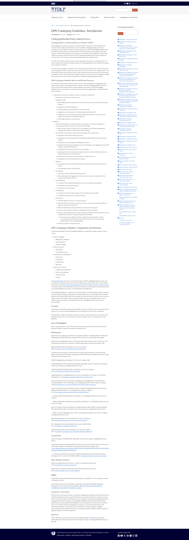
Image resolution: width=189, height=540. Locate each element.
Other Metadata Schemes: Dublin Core (127, 212)
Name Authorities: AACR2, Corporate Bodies (126, 184)
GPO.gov (68, 535)
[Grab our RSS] (129, 4)
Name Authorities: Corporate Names (128, 167)
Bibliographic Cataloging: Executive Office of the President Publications (128, 115)
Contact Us (135, 3)
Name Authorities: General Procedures (126, 154)
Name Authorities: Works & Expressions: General (126, 172)
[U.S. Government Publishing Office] (53, 4)
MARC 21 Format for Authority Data (99, 285)
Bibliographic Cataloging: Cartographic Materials (125, 129)
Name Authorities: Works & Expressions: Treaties (126, 180)
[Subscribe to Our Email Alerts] (127, 4)
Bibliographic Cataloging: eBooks (127, 136)
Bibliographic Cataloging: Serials (127, 145)
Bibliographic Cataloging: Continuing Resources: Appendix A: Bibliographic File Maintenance (128, 90)
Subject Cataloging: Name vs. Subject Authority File (126, 194)
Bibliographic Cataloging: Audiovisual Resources (125, 119)
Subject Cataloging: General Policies (128, 187)
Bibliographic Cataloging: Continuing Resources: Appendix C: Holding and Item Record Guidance (128, 101)
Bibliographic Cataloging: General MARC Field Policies (127, 51)
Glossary (121, 218)
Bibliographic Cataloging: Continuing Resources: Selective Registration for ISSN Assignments (128, 85)
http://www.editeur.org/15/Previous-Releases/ (67, 470)
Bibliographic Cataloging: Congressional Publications (126, 105)
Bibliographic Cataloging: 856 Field (128, 62)
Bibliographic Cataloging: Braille (127, 122)
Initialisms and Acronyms (125, 220)
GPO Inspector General (78, 535)
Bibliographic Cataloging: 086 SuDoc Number (128, 59)
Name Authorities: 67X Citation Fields (127, 161)
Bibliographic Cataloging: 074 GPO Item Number (128, 55)
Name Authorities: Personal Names (128, 165)
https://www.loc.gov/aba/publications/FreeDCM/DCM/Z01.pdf (72, 392)
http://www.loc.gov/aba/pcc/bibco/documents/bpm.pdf (70, 349)
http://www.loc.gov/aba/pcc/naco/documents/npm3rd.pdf (71, 420)
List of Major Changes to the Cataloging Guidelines (126, 223)
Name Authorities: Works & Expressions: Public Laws (126, 176)
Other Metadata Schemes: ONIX (127, 215)
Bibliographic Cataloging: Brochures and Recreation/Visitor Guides (128, 125)
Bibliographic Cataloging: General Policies (127, 42)
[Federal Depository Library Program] (58, 10)
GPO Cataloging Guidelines (62, 25)
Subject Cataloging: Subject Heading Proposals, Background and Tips (128, 190)
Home (52, 25)
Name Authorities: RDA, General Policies (127, 150)
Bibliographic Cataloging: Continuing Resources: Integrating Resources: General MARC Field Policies (128, 74)
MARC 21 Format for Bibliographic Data (73, 285)
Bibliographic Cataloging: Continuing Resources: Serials (128, 69)
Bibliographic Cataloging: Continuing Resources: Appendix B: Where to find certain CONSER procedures (128, 95)
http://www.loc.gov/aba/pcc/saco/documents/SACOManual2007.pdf (73, 431)
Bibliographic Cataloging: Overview (128, 39)
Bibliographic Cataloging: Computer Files (128, 133)
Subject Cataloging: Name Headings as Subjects (128, 197)
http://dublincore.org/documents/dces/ (66, 465)
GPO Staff (88, 535)
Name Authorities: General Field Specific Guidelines (127, 157)
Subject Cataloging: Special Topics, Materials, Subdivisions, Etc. (128, 201)
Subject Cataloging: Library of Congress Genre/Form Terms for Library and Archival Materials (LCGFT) (127, 207)
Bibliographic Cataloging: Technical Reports (128, 141)
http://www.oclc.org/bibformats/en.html (66, 426)
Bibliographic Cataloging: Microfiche (128, 138)
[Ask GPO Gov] (125, 4)
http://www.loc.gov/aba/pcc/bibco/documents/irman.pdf (77, 377)
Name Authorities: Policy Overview (128, 147)
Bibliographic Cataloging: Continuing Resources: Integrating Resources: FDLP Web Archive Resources (128, 79)
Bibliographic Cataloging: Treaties (127, 112)
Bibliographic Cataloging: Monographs (125, 65)
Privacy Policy (60, 535)
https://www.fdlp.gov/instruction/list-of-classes (94, 456)
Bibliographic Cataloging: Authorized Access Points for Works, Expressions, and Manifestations (128, 47)
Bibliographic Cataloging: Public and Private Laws (128, 109)
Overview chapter (58, 281)
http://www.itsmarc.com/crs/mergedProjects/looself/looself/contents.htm (75, 384)
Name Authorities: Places (125, 169)
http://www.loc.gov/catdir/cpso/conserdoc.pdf (67, 371)
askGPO (93, 518)
